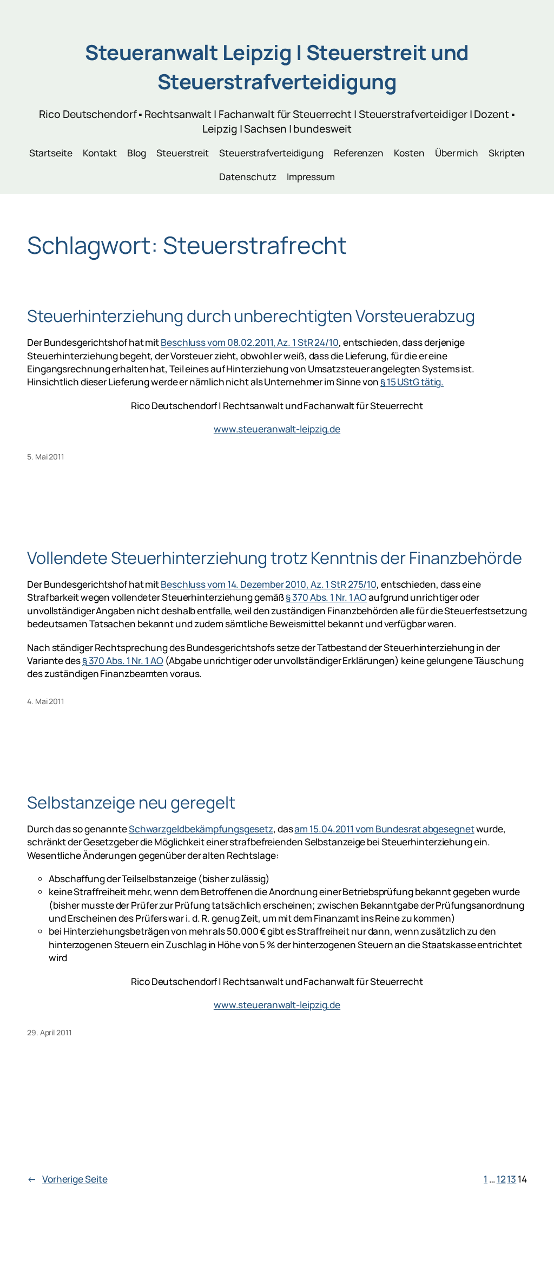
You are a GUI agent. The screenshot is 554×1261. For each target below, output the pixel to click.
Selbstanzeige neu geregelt (131, 802)
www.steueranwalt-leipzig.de (277, 428)
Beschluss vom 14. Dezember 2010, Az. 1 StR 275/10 (269, 583)
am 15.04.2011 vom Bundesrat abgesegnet (384, 828)
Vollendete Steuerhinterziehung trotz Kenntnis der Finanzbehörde (274, 557)
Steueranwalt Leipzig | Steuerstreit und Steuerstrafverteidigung (277, 67)
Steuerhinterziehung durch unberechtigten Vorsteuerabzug (251, 315)
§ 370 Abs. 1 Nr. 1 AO (326, 596)
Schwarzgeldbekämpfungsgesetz (201, 828)
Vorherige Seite (67, 1178)
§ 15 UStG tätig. (412, 381)
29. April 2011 (49, 1032)
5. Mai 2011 (45, 456)
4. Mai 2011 (45, 701)
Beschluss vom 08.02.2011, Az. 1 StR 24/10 (250, 342)
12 (501, 1178)
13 (511, 1178)
